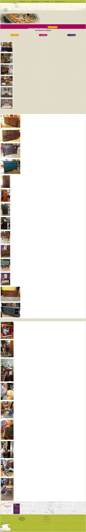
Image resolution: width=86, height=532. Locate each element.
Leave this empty (2, 524)
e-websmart (8, 523)
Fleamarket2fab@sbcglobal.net (47, 519)
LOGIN (10, 523)
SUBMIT (1, 531)
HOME (16, 4)
